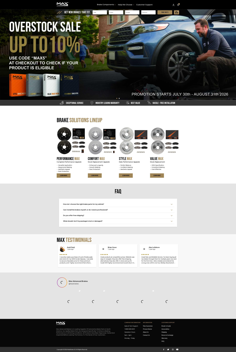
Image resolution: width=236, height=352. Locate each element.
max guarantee (148, 326)
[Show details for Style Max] (133, 141)
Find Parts (165, 12)
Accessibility (165, 329)
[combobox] (100, 12)
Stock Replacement (157, 162)
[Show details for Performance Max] (71, 141)
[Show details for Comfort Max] (102, 141)
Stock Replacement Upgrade (99, 162)
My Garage (176, 12)
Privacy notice (147, 329)
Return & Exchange (167, 335)
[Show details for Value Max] (164, 141)
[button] (233, 54)
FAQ (163, 341)
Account (173, 5)
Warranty (164, 338)
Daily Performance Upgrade (129, 162)
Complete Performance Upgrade (69, 162)
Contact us (146, 335)
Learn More (63, 176)
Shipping (164, 332)
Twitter (168, 349)
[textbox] (95, 12)
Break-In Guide (166, 326)
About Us (146, 332)
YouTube (172, 349)
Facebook (163, 349)
